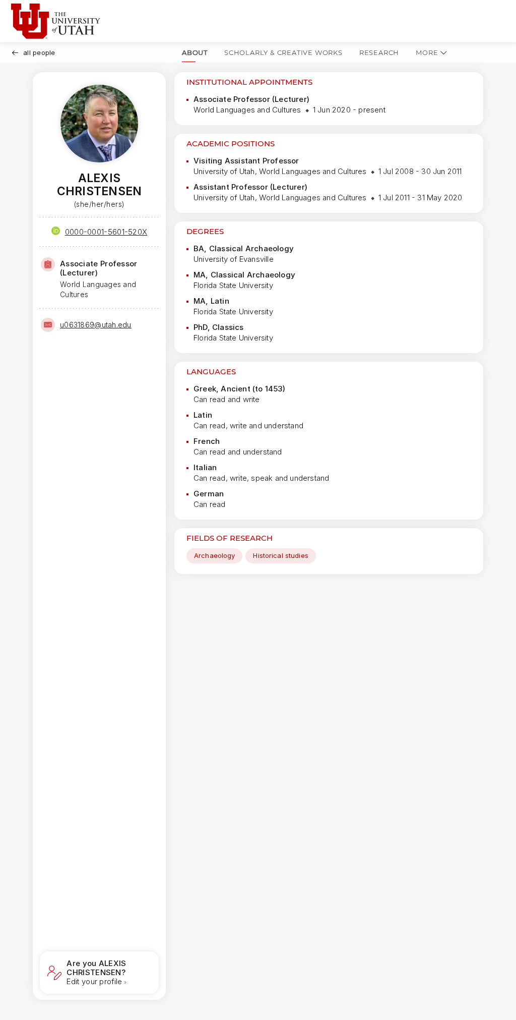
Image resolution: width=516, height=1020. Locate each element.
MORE (427, 52)
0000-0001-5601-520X (106, 232)
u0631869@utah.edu (96, 324)
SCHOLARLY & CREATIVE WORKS (283, 52)
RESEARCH (379, 52)
